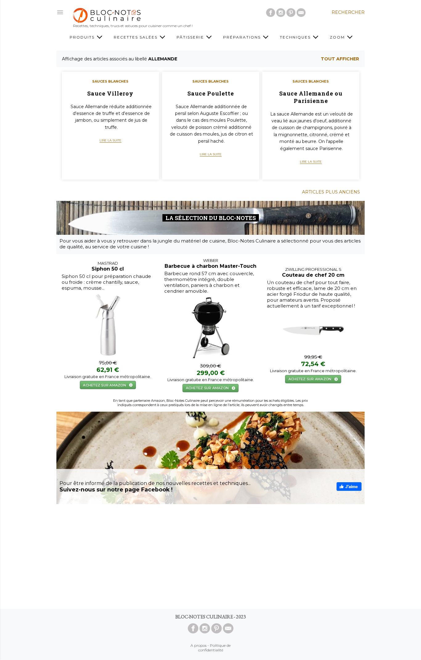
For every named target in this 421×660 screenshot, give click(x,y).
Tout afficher (340, 59)
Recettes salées (136, 37)
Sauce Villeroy (110, 93)
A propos (198, 645)
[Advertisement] (210, 556)
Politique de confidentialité (214, 647)
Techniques (296, 37)
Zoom (338, 37)
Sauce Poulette (210, 93)
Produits (83, 37)
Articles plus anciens (331, 192)
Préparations (242, 37)
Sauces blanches (110, 81)
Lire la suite (110, 140)
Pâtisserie (191, 37)
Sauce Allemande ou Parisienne (310, 97)
